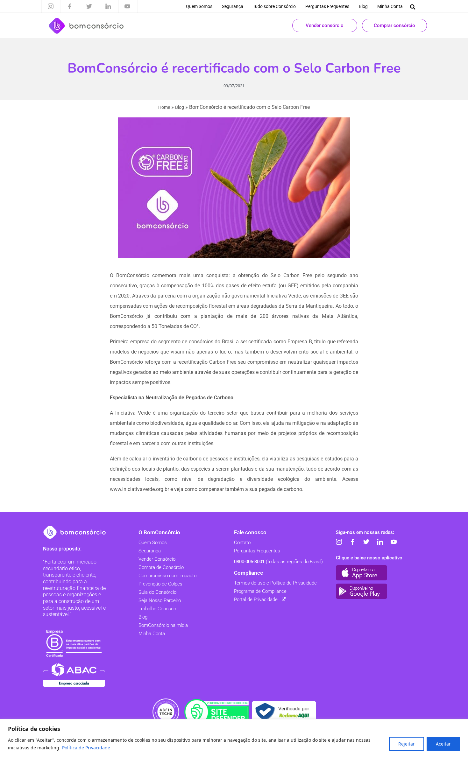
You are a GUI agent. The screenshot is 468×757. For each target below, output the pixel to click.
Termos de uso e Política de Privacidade (275, 583)
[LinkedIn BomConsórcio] (380, 542)
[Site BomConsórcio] (75, 532)
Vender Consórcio (156, 559)
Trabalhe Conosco (157, 609)
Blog (363, 6)
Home (164, 107)
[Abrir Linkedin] (108, 6)
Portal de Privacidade (256, 599)
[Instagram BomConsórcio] (339, 542)
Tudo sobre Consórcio (274, 6)
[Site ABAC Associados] (74, 675)
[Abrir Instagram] (50, 6)
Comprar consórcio (394, 25)
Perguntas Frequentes (327, 6)
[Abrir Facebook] (70, 6)
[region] (234, 738)
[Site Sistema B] (74, 643)
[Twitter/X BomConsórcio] (366, 542)
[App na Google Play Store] (361, 591)
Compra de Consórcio (161, 567)
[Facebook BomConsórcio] (352, 542)
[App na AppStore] (361, 572)
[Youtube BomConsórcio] (393, 542)
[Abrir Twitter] (89, 6)
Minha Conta (390, 6)
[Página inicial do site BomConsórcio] (86, 25)
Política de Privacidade (86, 748)
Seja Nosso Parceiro (159, 600)
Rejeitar (406, 744)
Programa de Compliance (260, 591)
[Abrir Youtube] (127, 6)
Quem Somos (199, 6)
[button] (413, 7)
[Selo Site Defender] (216, 712)
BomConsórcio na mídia (163, 625)
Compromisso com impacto (167, 575)
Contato (242, 542)
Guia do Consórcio (157, 592)
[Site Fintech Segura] (166, 712)
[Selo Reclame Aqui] (284, 712)
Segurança (232, 6)
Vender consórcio (325, 25)
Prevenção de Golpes (160, 584)
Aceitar (443, 744)
